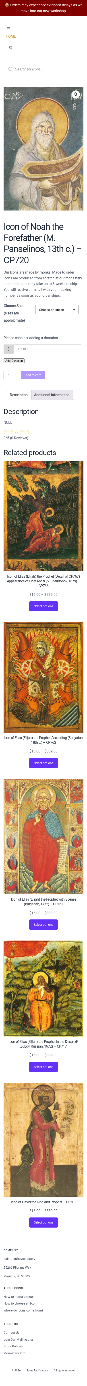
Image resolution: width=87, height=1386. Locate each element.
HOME (11, 36)
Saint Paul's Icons (37, 1370)
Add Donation (14, 360)
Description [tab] (19, 395)
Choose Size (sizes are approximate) (14, 313)
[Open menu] (8, 27)
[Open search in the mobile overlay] (43, 69)
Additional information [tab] (52, 395)
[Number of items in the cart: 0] (10, 47)
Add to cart (33, 375)
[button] (76, 94)
